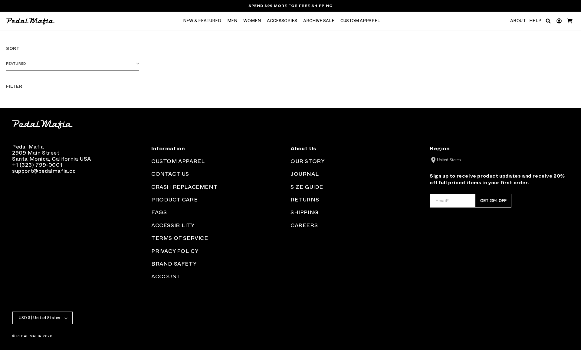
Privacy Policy (174, 251)
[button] (202, 21)
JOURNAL (304, 174)
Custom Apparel (178, 161)
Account (166, 276)
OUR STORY (307, 161)
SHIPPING (304, 212)
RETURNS (304, 199)
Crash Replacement (184, 187)
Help (535, 21)
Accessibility (173, 225)
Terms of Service (179, 238)
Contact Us (170, 174)
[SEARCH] (548, 21)
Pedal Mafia (28, 336)
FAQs (159, 212)
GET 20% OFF (493, 200)
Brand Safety (173, 263)
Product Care (174, 199)
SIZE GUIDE (306, 187)
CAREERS (304, 225)
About (518, 21)
